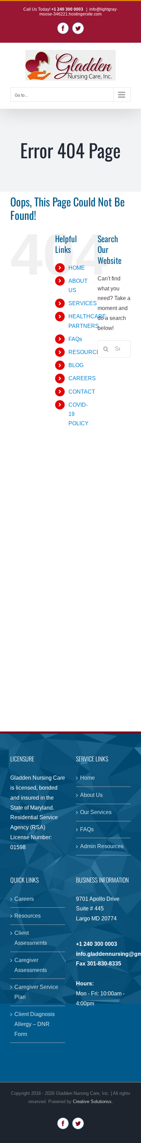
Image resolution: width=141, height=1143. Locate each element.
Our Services (96, 812)
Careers (24, 899)
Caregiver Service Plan (36, 992)
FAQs (75, 339)
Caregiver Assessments (30, 965)
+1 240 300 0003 (67, 9)
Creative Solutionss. (93, 1101)
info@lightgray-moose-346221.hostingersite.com (78, 12)
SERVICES (82, 303)
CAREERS (82, 378)
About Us (91, 795)
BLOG (76, 365)
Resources (27, 916)
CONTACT (81, 392)
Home (87, 778)
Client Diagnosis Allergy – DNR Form (34, 1024)
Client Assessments (30, 938)
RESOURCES (86, 352)
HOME (76, 268)
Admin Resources (102, 846)
